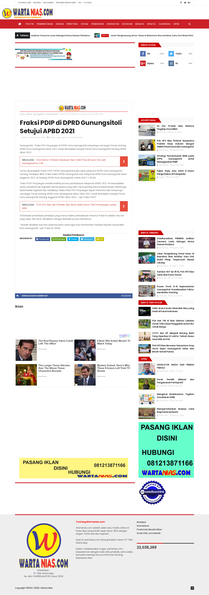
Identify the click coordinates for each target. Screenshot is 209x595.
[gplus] (189, 2)
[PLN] (43, 59)
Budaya (139, 23)
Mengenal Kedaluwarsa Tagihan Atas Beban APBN (175, 396)
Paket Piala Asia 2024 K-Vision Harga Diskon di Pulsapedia (175, 172)
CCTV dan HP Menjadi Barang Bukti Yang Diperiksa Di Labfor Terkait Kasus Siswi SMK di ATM (173, 336)
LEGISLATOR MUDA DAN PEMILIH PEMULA (175, 366)
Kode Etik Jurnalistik (149, 533)
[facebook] (181, 2)
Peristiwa (72, 23)
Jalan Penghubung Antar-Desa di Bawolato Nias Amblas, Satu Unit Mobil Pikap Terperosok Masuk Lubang (175, 258)
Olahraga (164, 23)
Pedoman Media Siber (66, 3)
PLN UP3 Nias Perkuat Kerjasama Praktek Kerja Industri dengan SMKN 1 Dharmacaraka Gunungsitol (175, 143)
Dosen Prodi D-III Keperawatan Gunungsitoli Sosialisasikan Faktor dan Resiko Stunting (175, 289)
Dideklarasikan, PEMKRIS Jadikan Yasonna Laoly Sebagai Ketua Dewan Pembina (175, 241)
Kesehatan (113, 23)
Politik (30, 23)
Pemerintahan (45, 23)
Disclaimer (48, 3)
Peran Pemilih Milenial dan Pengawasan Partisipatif (175, 381)
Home (22, 114)
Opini (176, 23)
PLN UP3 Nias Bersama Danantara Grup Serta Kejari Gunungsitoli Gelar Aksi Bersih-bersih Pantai (173, 348)
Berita (92, 35)
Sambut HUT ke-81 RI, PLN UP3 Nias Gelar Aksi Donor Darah (175, 273)
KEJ (80, 3)
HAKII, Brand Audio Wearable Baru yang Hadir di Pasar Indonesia (173, 310)
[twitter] (185, 2)
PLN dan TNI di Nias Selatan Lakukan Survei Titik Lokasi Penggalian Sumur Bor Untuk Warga (173, 323)
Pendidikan (97, 23)
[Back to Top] (192, 588)
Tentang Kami (24, 3)
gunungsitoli (38, 114)
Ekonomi (127, 23)
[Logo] (43, 567)
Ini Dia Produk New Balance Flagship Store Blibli (175, 127)
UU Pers (87, 3)
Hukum (60, 23)
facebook (126, 295)
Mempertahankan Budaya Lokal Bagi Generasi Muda (175, 410)
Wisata (151, 23)
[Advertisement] (74, 264)
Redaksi (37, 3)
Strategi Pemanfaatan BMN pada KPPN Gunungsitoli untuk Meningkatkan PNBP (175, 158)
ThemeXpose (22, 591)
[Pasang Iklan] (73, 477)
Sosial (84, 23)
